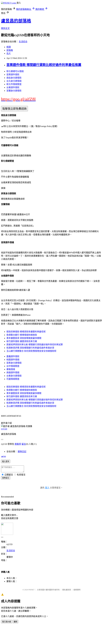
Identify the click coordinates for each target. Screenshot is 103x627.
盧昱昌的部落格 (16, 20)
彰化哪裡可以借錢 (15, 71)
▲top (3, 456)
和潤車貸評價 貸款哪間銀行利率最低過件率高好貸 (30, 348)
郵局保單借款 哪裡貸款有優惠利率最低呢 (26, 332)
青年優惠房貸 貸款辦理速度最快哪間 (23, 338)
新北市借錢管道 (13, 84)
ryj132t (4, 429)
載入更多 (5, 461)
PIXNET (31, 590)
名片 (8, 53)
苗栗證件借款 (12, 74)
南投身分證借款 (13, 78)
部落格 (9, 50)
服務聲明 (76, 590)
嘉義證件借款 (12, 356)
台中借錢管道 (12, 366)
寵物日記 (22, 451)
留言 (24, 444)
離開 (15, 622)
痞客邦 (18, 444)
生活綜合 (23, 41)
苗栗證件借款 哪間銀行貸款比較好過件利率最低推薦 (43, 65)
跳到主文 (5, 28)
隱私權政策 (66, 590)
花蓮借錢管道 (12, 379)
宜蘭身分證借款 (13, 91)
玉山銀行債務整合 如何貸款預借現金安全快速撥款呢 (31, 351)
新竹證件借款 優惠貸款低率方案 (21, 341)
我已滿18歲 (6, 622)
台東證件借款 (12, 87)
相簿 (8, 47)
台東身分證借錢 (13, 376)
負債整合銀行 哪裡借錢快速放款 (21, 335)
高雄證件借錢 (12, 372)
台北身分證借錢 (13, 81)
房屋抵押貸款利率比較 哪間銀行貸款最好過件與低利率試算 (34, 344)
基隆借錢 (10, 369)
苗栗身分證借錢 (13, 363)
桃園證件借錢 (12, 359)
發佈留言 (5, 478)
